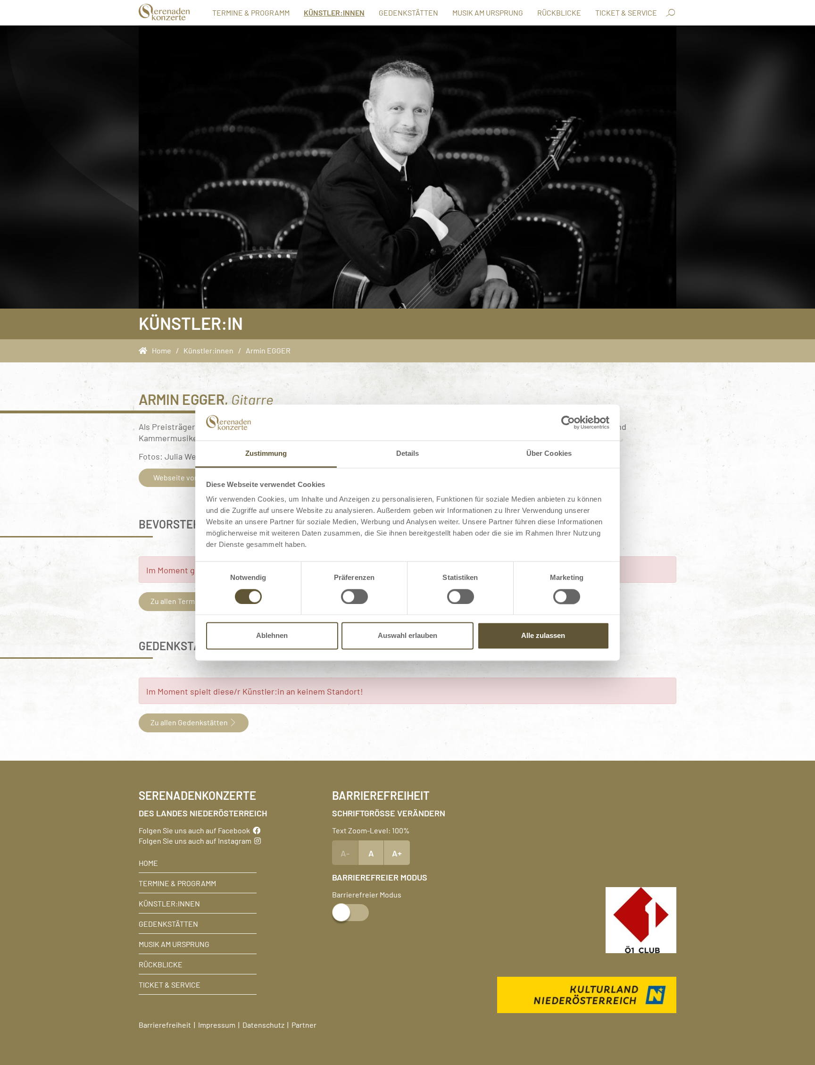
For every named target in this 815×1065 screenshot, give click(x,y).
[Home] (145, 350)
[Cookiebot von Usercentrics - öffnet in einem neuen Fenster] (568, 422)
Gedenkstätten (408, 12)
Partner (303, 1024)
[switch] (354, 596)
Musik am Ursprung (487, 12)
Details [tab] (407, 454)
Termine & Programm (251, 12)
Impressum (216, 1024)
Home (148, 862)
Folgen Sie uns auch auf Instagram (196, 840)
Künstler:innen (334, 12)
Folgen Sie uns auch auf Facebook (196, 830)
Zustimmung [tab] (266, 454)
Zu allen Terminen (180, 600)
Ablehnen (272, 636)
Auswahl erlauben (407, 636)
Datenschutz (263, 1024)
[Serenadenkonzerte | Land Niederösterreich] (164, 12)
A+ (397, 852)
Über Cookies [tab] (549, 454)
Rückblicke (559, 12)
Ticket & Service (626, 12)
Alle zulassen (543, 636)
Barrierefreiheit (165, 1024)
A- (345, 852)
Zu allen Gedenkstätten (189, 722)
